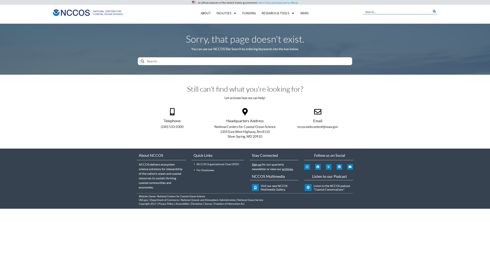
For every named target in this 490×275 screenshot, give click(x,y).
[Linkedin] (339, 167)
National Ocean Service (250, 199)
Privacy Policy (166, 203)
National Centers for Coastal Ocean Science (181, 196)
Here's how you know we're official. (278, 2)
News (304, 13)
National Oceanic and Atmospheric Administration (208, 199)
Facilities (223, 13)
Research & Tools (275, 13)
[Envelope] (350, 167)
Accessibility (182, 203)
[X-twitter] (329, 167)
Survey (208, 203)
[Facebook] (318, 167)
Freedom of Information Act (229, 203)
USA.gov (143, 199)
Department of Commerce (164, 199)
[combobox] (397, 11)
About (206, 13)
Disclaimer (197, 203)
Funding (249, 13)
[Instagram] (307, 167)
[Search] (434, 11)
